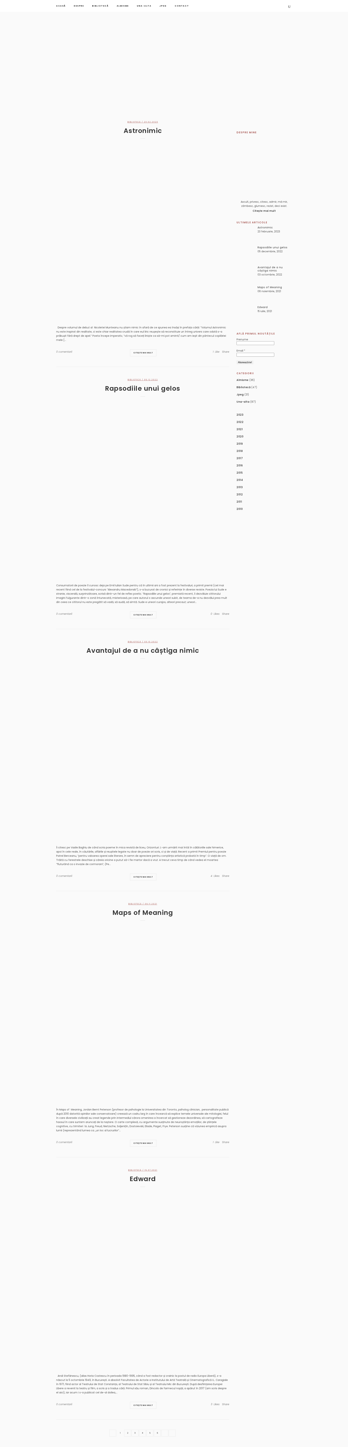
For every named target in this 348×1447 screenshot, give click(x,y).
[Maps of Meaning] (142, 1012)
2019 (240, 444)
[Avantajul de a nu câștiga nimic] (142, 750)
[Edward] (142, 1279)
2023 (240, 415)
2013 (240, 487)
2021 (240, 429)
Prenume (242, 339)
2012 (240, 494)
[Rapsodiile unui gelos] (142, 488)
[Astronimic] (142, 230)
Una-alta (243, 402)
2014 (240, 480)
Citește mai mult (143, 352)
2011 (239, 502)
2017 (240, 458)
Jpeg (240, 394)
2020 (240, 436)
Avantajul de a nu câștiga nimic (142, 650)
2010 (240, 509)
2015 (240, 473)
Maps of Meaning (143, 912)
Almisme (242, 380)
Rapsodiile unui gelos (142, 388)
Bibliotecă (134, 122)
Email (241, 350)
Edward (143, 1178)
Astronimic (143, 130)
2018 (240, 451)
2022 (240, 422)
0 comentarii (64, 352)
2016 (240, 465)
